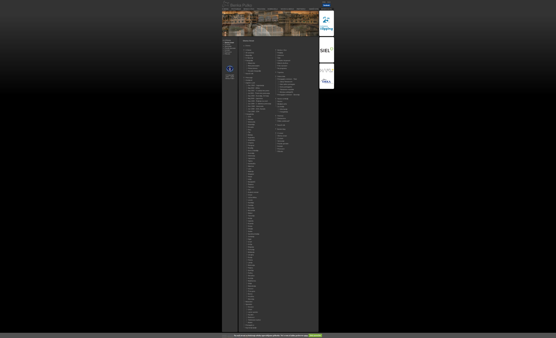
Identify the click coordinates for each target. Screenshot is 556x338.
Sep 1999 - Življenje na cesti (258, 101)
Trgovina (261, 9)
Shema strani (282, 136)
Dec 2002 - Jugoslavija (256, 85)
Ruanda (250, 223)
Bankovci (251, 317)
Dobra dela (273, 9)
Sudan (250, 231)
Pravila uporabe (230, 48)
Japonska (251, 158)
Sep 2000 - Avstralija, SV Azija (258, 96)
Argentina (251, 137)
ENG (324, 2)
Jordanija (251, 236)
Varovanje (228, 46)
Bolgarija (251, 247)
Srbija (250, 283)
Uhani (250, 309)
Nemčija (251, 270)
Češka (250, 273)
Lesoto (250, 200)
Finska (250, 260)
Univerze (280, 55)
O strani (227, 44)
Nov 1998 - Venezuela (255, 106)
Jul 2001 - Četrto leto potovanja (259, 93)
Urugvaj (250, 143)
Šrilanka (251, 184)
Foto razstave (282, 66)
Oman (250, 195)
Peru (249, 130)
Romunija (251, 249)
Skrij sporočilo (315, 335)
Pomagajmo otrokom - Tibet (287, 79)
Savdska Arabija (253, 234)
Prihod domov (253, 68)
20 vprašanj (250, 53)
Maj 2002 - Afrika (254, 88)
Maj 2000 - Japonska (255, 98)
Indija (250, 179)
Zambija (250, 205)
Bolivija (250, 135)
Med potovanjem (253, 66)
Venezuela (251, 122)
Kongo (250, 226)
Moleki (250, 322)
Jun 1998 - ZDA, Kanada (256, 109)
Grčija (250, 244)
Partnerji (301, 9)
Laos (249, 169)
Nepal (250, 176)
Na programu (282, 68)
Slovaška (251, 275)
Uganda (250, 221)
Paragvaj (251, 145)
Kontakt (227, 50)
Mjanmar (251, 166)
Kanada (250, 119)
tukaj (306, 335)
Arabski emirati (253, 192)
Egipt (249, 239)
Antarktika (251, 140)
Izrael (250, 242)
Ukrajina (251, 255)
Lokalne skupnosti (283, 60)
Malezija (251, 171)
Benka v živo (249, 9)
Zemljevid (249, 80)
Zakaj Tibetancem (286, 82)
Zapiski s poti (250, 83)
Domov (247, 45)
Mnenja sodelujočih (286, 92)
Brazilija (250, 148)
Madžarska (252, 281)
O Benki (225, 9)
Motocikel (249, 302)
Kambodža (251, 163)
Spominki (249, 304)
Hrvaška (251, 296)
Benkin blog (326, 9)
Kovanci (251, 307)
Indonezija (251, 156)
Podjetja (280, 53)
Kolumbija (251, 124)
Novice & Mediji (287, 9)
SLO (328, 2)
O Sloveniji (249, 58)
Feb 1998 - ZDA (253, 111)
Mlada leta (251, 63)
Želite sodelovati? (283, 121)
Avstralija (251, 153)
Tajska (250, 161)
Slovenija (251, 299)
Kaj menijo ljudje (251, 328)
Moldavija (251, 252)
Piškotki (227, 54)
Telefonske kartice (254, 320)
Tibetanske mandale (287, 89)
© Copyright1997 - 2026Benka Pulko (229, 76)
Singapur (251, 174)
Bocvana (251, 208)
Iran (249, 189)
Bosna (250, 294)
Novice (279, 101)
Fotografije (249, 60)
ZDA (249, 117)
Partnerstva (281, 118)
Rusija (250, 257)
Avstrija (250, 278)
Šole (278, 58)
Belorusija (251, 265)
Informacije (283, 109)
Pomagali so (250, 325)
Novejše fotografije (254, 71)
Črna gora (251, 291)
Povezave (228, 52)
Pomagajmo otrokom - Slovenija (288, 95)
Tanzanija (251, 216)
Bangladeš (251, 182)
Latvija (250, 262)
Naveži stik (314, 9)
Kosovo (250, 289)
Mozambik (251, 210)
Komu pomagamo (286, 87)
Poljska (250, 268)
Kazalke (251, 315)
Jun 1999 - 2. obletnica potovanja (259, 104)
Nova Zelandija (253, 150)
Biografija (249, 55)
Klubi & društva (282, 63)
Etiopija (250, 229)
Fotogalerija (250, 114)
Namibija (251, 203)
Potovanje (236, 9)
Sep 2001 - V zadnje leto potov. (259, 90)
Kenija (250, 218)
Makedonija (252, 286)
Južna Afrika (252, 197)
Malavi (250, 213)
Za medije (280, 106)
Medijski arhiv (282, 104)
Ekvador (251, 127)
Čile (249, 132)
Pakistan (251, 187)
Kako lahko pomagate (287, 84)
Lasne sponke (253, 312)
